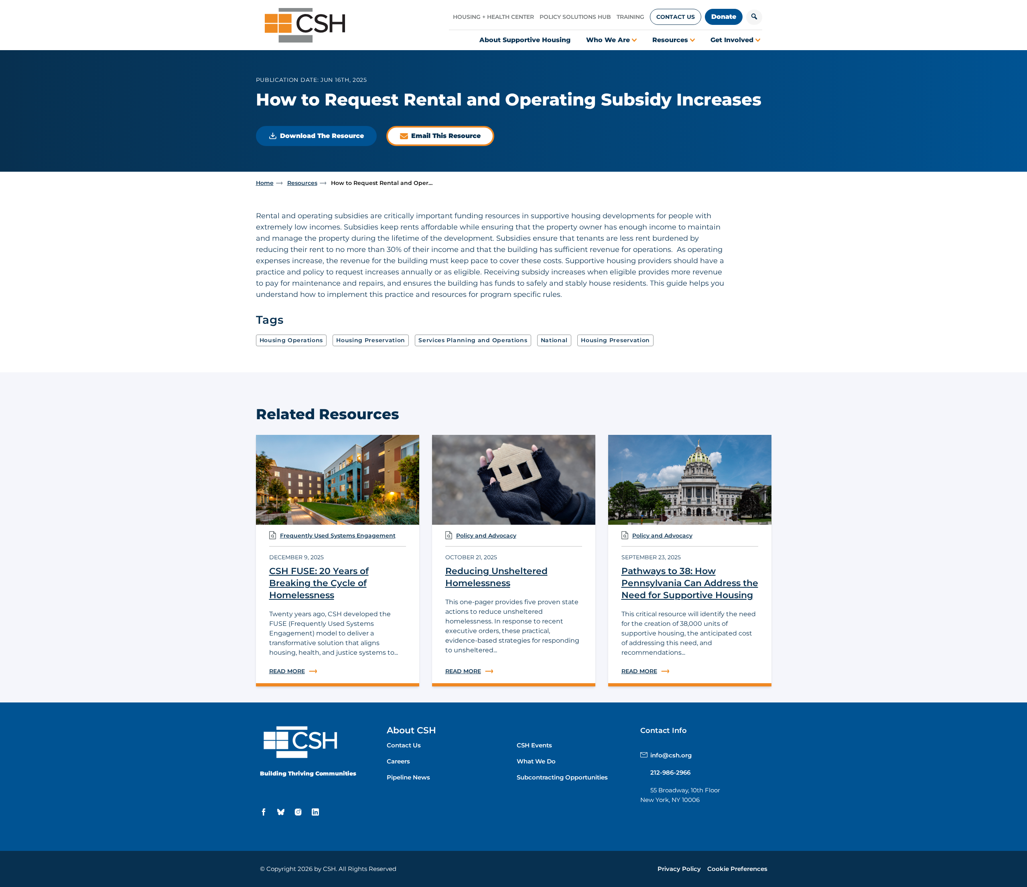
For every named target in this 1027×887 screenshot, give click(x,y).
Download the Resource (322, 136)
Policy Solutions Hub (575, 16)
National (554, 340)
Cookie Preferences (737, 869)
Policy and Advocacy (486, 535)
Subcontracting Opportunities (562, 777)
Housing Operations (291, 340)
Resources (302, 183)
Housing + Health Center (493, 16)
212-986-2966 (670, 772)
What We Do (536, 761)
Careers (398, 761)
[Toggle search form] (754, 17)
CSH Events (534, 745)
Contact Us (675, 16)
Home (265, 183)
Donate (723, 16)
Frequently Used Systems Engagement (338, 535)
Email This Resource (446, 136)
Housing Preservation (370, 340)
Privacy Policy (679, 869)
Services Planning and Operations (472, 340)
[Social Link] (265, 812)
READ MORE (337, 671)
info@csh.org (671, 755)
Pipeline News (408, 777)
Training (630, 16)
